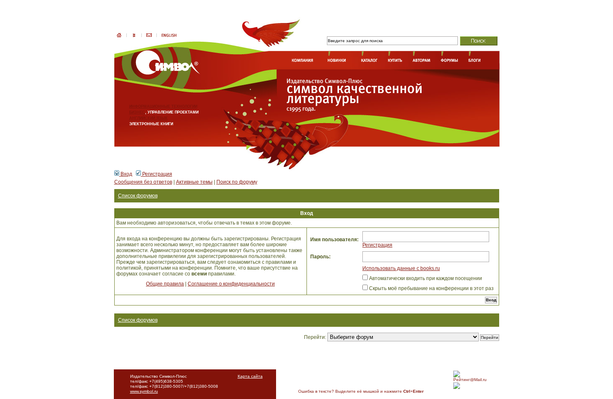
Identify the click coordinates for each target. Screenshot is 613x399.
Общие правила (165, 284)
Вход (125, 174)
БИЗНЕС (137, 112)
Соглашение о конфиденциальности (231, 284)
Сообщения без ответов (143, 182)
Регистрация (156, 174)
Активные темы (194, 182)
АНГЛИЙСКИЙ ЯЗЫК (148, 118)
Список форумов (138, 196)
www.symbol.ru (144, 391)
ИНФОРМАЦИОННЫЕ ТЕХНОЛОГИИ (163, 106)
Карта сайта (250, 376)
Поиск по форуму (236, 182)
